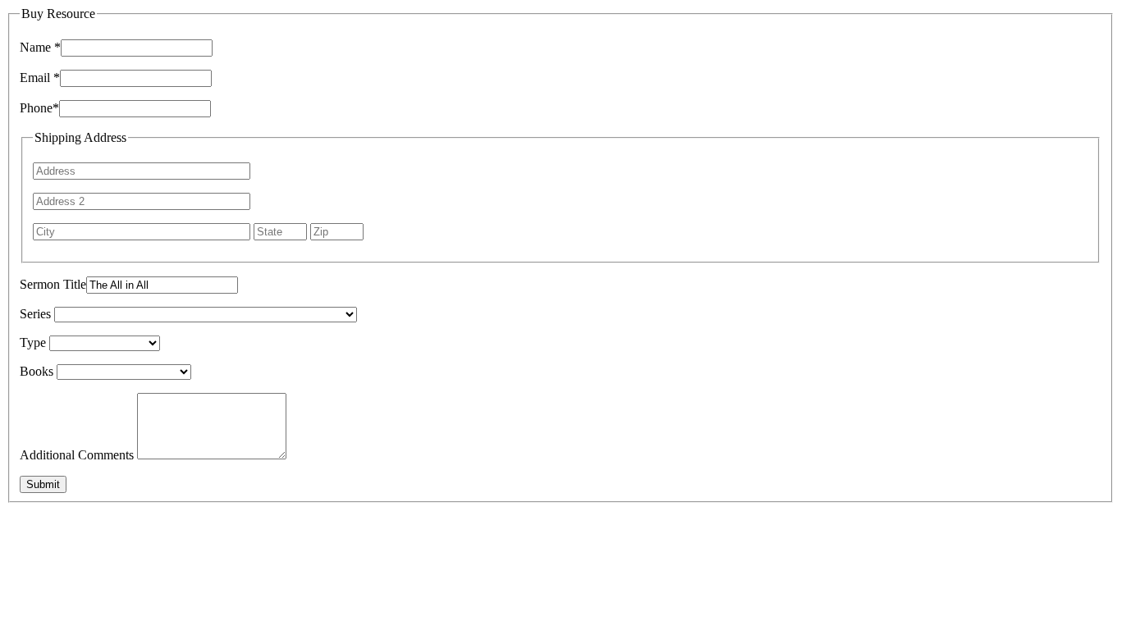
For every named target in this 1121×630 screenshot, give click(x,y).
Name (40, 47)
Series (35, 314)
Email (40, 77)
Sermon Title (53, 284)
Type (33, 342)
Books (36, 371)
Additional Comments (77, 455)
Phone (39, 108)
